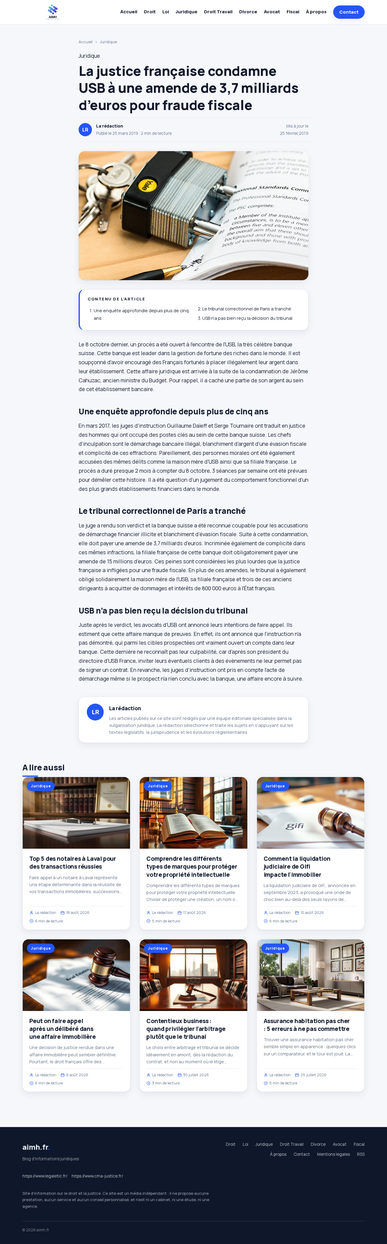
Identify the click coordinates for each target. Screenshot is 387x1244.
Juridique (186, 11)
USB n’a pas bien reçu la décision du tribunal (247, 318)
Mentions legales (333, 1154)
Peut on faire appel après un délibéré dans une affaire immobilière (62, 1029)
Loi (165, 11)
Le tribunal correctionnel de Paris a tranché (246, 309)
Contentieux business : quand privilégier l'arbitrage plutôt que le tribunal (186, 1029)
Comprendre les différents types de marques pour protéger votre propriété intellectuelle (191, 866)
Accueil (128, 11)
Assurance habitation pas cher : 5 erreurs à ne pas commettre (307, 1025)
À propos (316, 11)
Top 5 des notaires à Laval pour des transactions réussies (72, 862)
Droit (150, 11)
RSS (361, 1154)
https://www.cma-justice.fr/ (97, 1176)
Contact (349, 12)
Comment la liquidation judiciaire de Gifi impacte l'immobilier (297, 866)
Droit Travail (218, 11)
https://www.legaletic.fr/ (44, 1176)
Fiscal (293, 11)
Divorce (248, 11)
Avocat (272, 11)
